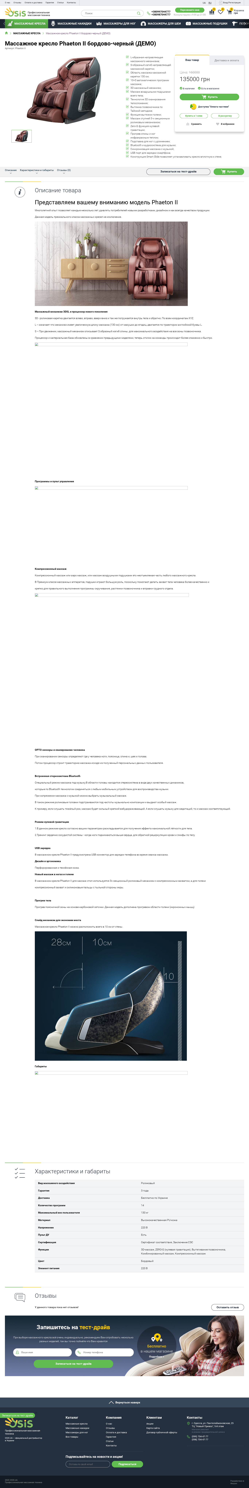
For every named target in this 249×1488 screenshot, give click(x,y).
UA (204, 2)
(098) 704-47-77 (200, 1439)
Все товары (72, 1436)
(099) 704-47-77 (200, 1436)
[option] (26, 23)
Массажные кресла (26, 33)
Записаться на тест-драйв (17, 1415)
